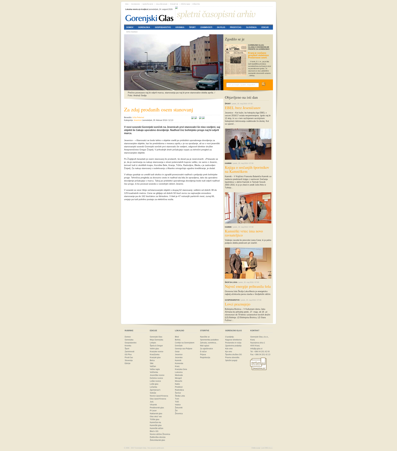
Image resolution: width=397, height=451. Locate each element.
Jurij (151, 402)
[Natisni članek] (203, 118)
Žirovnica (179, 413)
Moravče (178, 381)
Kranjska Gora (181, 369)
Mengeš (178, 378)
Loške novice (155, 381)
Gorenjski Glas (156, 337)
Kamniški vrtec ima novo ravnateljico (244, 233)
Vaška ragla (155, 369)
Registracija (205, 357)
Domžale (179, 346)
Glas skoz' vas (156, 416)
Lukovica (179, 372)
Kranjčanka (154, 354)
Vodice (178, 405)
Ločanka (153, 387)
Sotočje (153, 393)
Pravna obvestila (232, 357)
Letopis (153, 343)
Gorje (177, 351)
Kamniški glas (156, 425)
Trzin (177, 399)
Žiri (176, 411)
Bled (177, 337)
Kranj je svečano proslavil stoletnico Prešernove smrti (258, 55)
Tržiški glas (154, 419)
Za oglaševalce (206, 349)
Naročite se (205, 337)
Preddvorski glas (157, 408)
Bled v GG (154, 431)
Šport (192, 27)
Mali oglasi (204, 346)
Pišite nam (185, 4)
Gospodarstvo (163, 27)
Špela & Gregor (156, 346)
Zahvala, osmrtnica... (208, 343)
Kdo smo (229, 349)
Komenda (179, 363)
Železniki (179, 408)
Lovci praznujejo (237, 304)
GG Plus (221, 27)
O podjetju (229, 337)
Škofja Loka (180, 396)
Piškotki (196, 4)
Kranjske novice (156, 351)
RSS (127, 4)
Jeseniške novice (157, 375)
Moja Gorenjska (156, 340)
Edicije (265, 27)
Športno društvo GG (233, 354)
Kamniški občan (156, 428)
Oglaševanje (161, 4)
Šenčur (178, 393)
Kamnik (178, 360)
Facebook (135, 4)
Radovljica (179, 390)
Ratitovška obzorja (157, 437)
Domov (129, 27)
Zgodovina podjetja (233, 346)
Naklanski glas (156, 413)
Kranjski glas (155, 357)
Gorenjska (144, 27)
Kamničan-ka (155, 422)
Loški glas (154, 384)
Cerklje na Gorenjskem (184, 343)
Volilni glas (154, 349)
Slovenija (251, 27)
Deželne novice (156, 378)
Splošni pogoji (231, 360)
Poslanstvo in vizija (233, 343)
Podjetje (174, 4)
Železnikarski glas (157, 440)
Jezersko (179, 357)
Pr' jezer (153, 411)
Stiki (151, 363)
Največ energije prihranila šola (248, 286)
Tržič (177, 402)
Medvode (179, 375)
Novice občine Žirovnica (160, 434)
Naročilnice (148, 4)
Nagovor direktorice (233, 340)
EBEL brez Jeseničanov (243, 107)
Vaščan (153, 366)
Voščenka (154, 372)
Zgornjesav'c (155, 390)
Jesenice (179, 354)
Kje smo (228, 351)
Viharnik (153, 405)
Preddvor (179, 387)
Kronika (180, 27)
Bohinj (177, 340)
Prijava (203, 354)
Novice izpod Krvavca (159, 396)
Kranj (177, 366)
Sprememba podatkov (209, 340)
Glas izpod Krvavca (158, 399)
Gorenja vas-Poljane (183, 349)
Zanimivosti (206, 27)
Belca (152, 360)
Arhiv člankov (132, 32)
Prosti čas (235, 27)
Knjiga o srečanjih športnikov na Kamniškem (247, 169)
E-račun (203, 351)
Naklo (177, 384)
